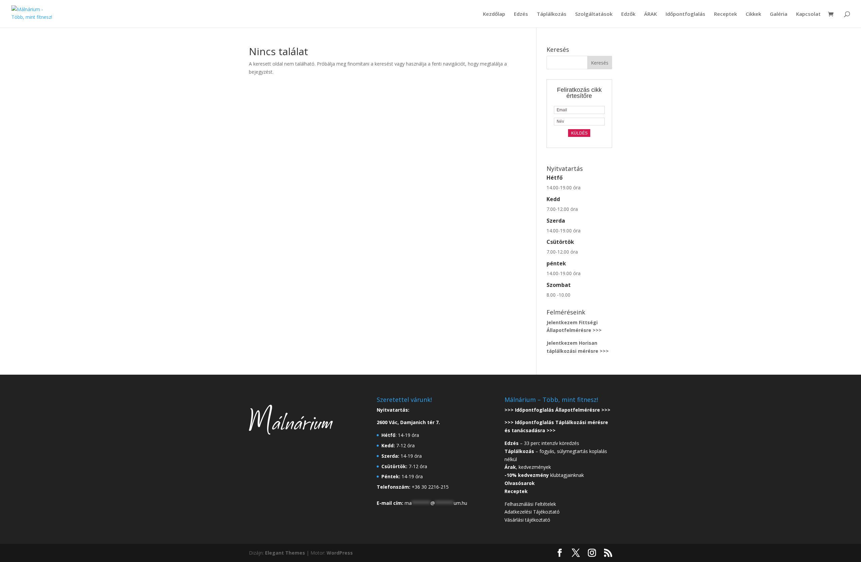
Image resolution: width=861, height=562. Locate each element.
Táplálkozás (551, 14)
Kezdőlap (494, 14)
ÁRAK (650, 14)
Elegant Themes (285, 553)
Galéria (778, 14)
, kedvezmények (528, 467)
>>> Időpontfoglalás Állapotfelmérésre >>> (557, 410)
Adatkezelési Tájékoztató (532, 512)
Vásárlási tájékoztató (527, 520)
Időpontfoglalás (685, 14)
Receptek (725, 14)
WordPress (340, 553)
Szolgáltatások (593, 14)
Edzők (628, 14)
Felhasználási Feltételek (530, 504)
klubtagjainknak (544, 475)
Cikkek (753, 14)
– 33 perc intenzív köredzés (541, 443)
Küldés (579, 133)
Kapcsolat (808, 14)
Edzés (521, 14)
